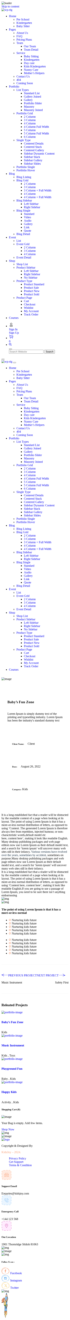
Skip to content (10, 6)
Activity (6, 1102)
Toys (12, 1055)
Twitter (14, 1287)
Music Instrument (12, 1045)
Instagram (16, 1280)
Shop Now (7, 1129)
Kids (25, 789)
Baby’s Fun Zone (12, 1022)
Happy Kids (9, 1092)
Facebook (16, 1273)
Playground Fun (11, 1068)
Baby (4, 1078)
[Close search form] (10, 349)
